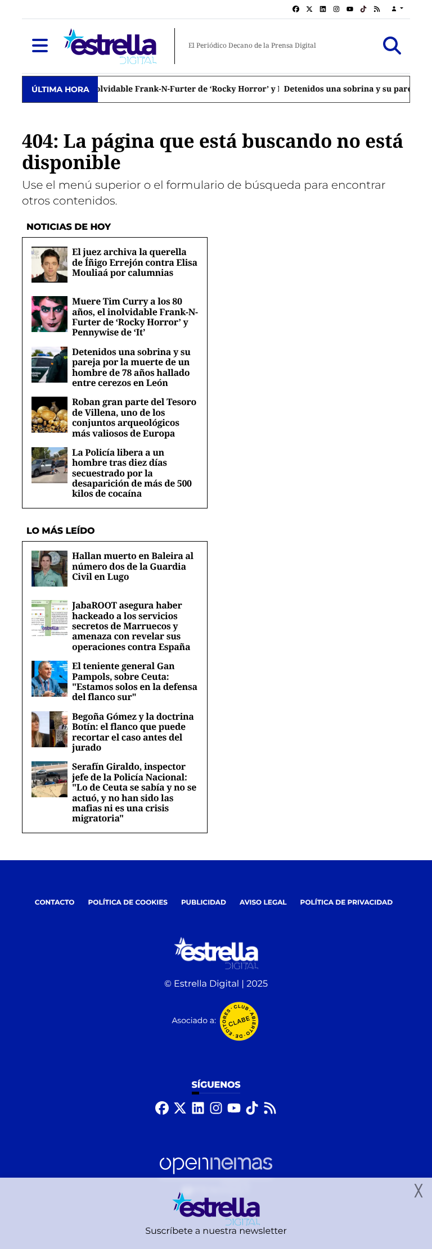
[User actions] (397, 9)
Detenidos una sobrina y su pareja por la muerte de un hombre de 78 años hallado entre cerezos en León (131, 367)
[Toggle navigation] (40, 46)
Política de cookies (127, 902)
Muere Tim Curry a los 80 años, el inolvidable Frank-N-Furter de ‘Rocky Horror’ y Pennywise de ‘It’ (135, 316)
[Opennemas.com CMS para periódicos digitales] (216, 1175)
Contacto (55, 902)
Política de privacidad (346, 902)
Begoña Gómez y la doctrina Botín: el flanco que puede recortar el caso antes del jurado (133, 731)
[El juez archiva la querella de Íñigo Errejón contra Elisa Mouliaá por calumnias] (50, 264)
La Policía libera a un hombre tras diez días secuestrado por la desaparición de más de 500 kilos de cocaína (132, 473)
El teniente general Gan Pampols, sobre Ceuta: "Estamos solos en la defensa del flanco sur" (134, 681)
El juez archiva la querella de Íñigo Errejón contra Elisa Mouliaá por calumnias (134, 262)
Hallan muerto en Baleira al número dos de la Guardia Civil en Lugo (133, 566)
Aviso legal (263, 902)
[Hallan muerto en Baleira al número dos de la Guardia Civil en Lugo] (50, 568)
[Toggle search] (392, 46)
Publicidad (203, 902)
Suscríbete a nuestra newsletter (216, 1231)
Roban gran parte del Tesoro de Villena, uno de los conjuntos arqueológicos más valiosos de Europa (134, 417)
